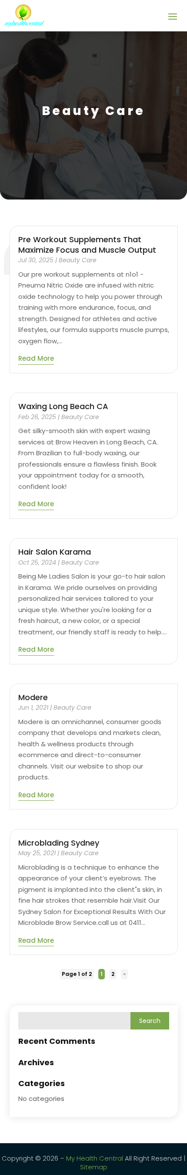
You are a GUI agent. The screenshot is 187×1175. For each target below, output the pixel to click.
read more (36, 358)
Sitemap (93, 1167)
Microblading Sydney (58, 842)
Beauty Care (78, 260)
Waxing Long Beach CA (63, 406)
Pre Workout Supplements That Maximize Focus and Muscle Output (87, 244)
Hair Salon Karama (54, 551)
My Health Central (94, 1158)
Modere (33, 697)
